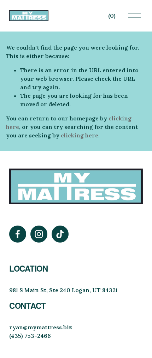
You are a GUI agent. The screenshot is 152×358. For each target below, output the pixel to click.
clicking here (79, 135)
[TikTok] (60, 234)
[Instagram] (38, 234)
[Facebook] (17, 234)
